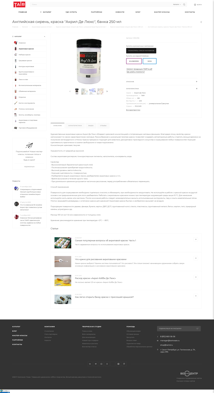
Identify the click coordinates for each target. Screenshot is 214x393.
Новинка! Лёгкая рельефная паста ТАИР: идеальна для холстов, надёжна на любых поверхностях (31, 221)
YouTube (101, 364)
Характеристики (75, 125)
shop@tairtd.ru (166, 345)
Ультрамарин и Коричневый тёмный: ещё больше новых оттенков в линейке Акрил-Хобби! (31, 193)
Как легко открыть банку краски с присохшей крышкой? (104, 297)
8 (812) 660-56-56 (167, 336)
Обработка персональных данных (139, 346)
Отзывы (103, 125)
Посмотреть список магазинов (141, 50)
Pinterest (124, 364)
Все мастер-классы (89, 346)
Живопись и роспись (90, 343)
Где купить (130, 337)
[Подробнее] (196, 239)
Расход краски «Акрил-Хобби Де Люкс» (95, 278)
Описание (57, 125)
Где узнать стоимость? (136, 72)
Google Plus (112, 364)
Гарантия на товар (134, 343)
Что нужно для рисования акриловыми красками (100, 259)
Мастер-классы (19, 335)
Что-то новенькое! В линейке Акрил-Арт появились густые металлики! (31, 207)
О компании (49, 331)
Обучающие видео (134, 331)
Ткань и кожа (87, 331)
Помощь (131, 326)
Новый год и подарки (90, 340)
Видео (91, 125)
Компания (49, 326)
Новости (16, 181)
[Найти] (184, 4)
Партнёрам (17, 340)
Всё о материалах (89, 334)
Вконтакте (90, 364)
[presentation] (70, 91)
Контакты (17, 344)
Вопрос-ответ (132, 340)
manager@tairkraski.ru (170, 340)
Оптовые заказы (133, 334)
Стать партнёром (50, 334)
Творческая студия (91, 326)
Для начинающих (88, 337)
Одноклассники (107, 364)
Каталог (16, 326)
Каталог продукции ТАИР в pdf (139, 69)
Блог (14, 331)
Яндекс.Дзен (118, 364)
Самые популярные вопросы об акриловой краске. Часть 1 (105, 240)
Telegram (95, 364)
